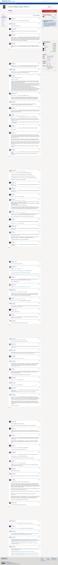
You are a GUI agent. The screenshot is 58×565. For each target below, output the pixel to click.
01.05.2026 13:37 (13, 232)
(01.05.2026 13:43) (15, 213)
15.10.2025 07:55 (13, 446)
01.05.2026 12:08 (13, 267)
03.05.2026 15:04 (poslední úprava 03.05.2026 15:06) (18, 171)
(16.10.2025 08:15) (15, 384)
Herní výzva (15, 3)
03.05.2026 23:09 (13, 108)
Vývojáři (5, 3)
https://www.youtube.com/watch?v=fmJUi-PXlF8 (31, 533)
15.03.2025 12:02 (13, 547)
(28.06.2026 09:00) (15, 20)
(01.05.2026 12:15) (16, 244)
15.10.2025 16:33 (13, 435)
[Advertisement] (24, 56)
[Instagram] (5, 558)
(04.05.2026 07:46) (16, 65)
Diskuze (11, 3)
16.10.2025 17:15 (13, 369)
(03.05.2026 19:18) (15, 118)
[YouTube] (6, 558)
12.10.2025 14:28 (13, 474)
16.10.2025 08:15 (13, 388)
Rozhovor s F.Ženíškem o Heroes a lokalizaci (17, 358)
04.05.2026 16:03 (13, 64)
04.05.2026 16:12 (13, 35)
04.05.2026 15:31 (13, 70)
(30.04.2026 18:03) (15, 316)
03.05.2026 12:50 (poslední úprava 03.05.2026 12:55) (18, 200)
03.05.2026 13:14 (13, 189)
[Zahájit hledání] (56, 1)
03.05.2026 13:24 (13, 183)
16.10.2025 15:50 (13, 378)
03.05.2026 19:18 (13, 133)
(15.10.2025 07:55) (15, 437)
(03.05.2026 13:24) (15, 151)
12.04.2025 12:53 (13, 521)
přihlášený (51, 22)
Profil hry (3, 14)
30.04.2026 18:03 (13, 321)
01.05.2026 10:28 (13, 290)
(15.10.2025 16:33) (14, 396)
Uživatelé (8, 3)
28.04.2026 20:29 (13, 344)
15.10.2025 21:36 (13, 422)
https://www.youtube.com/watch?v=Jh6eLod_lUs (31, 554)
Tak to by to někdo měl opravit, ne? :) (24, 286)
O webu (42, 558)
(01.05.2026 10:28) (15, 201)
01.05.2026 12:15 (13, 262)
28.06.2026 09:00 (13, 24)
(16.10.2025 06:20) (15, 371)
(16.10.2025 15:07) (15, 379)
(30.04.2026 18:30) (14, 305)
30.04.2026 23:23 (13, 304)
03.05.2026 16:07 (13, 150)
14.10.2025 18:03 (13, 469)
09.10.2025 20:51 (13, 503)
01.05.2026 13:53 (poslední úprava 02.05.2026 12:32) (18, 212)
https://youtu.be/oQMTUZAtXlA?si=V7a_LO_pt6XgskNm (18, 398)
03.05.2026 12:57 (13, 195)
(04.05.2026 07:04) (15, 45)
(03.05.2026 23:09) (15, 95)
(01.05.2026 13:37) (14, 221)
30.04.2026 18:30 (13, 315)
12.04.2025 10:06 (13, 526)
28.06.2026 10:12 (13, 19)
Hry (2, 3)
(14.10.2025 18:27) (14, 447)
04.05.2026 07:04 (13, 102)
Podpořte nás (54, 558)
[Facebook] (3, 558)
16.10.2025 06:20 (13, 395)
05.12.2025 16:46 (13, 356)
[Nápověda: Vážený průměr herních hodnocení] (55, 14)
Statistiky (3, 24)
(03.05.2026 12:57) (15, 190)
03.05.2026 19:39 (13, 126)
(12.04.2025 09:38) (15, 528)
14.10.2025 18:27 (13, 461)
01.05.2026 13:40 (13, 226)
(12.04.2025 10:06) (15, 523)
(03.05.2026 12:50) (15, 196)
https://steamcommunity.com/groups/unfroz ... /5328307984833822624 (21, 270)
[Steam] (2, 558)
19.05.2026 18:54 (13, 29)
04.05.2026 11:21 (13, 76)
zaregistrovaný (47, 22)
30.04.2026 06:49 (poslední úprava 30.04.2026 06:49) (18, 339)
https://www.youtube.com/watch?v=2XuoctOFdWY (26, 551)
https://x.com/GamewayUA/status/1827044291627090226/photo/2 (20, 272)
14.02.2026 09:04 (13, 350)
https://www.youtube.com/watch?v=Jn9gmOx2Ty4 (28, 541)
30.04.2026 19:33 (13, 310)
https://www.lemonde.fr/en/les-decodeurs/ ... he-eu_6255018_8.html (29, 273)
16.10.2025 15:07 (13, 383)
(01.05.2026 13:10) (15, 228)
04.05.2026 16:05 (13, 44)
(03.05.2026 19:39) (15, 116)
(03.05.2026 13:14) (15, 184)
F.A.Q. (48, 558)
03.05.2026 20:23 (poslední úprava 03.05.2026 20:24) (18, 115)
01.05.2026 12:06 (13, 277)
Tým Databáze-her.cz (8, 562)
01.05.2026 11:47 (13, 285)
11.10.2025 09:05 (13, 480)
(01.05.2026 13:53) (14, 172)
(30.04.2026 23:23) (15, 300)
